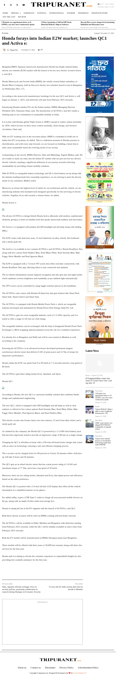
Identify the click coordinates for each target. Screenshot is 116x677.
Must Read (98, 420)
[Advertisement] (42, 623)
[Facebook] (4, 5)
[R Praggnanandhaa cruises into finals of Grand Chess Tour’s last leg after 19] (100, 363)
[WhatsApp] (34, 573)
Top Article (98, 391)
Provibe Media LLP (79, 673)
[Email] (40, 573)
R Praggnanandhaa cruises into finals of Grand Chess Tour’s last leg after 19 (99, 380)
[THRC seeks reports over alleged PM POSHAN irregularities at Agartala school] (90, 424)
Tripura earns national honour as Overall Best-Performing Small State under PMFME (103, 442)
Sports (88, 375)
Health (97, 406)
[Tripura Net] (4, 50)
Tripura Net (14, 50)
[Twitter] (17, 5)
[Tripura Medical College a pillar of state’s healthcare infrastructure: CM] (90, 410)
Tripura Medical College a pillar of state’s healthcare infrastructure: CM (104, 411)
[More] (80, 58)
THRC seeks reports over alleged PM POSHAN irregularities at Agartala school (103, 426)
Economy (5, 33)
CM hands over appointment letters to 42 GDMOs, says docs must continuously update (103, 397)
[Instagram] (10, 5)
